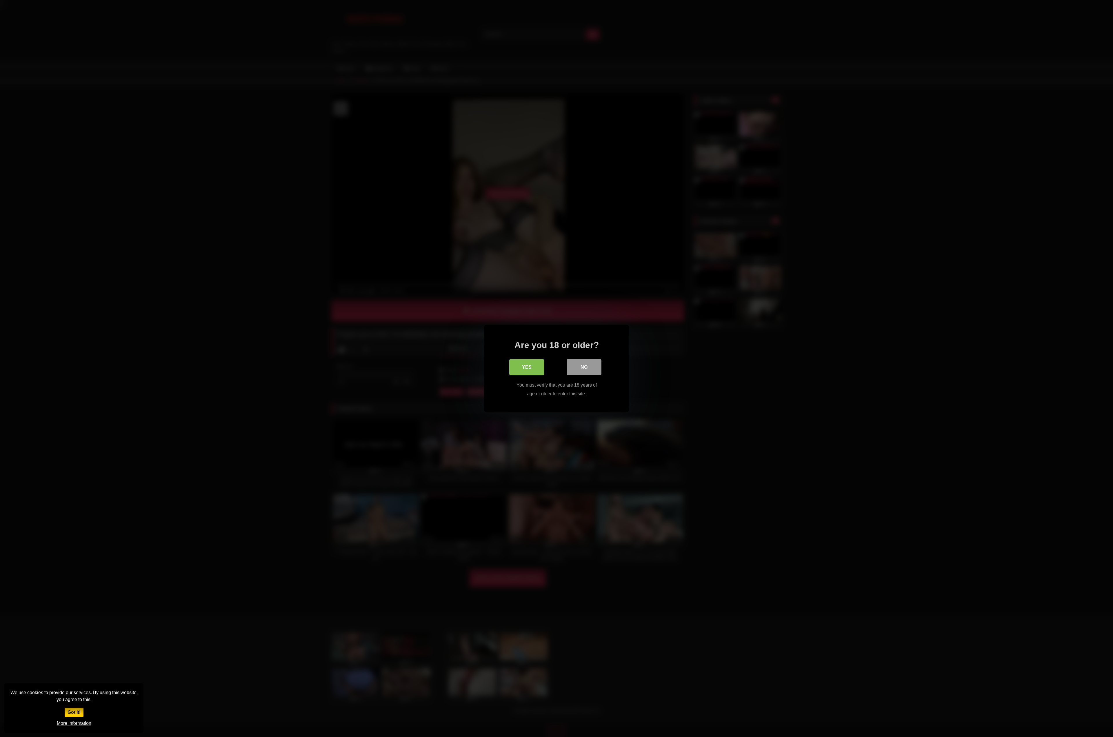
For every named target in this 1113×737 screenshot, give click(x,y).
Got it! (74, 712)
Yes (527, 367)
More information (74, 723)
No (584, 367)
